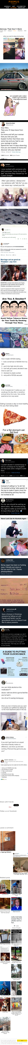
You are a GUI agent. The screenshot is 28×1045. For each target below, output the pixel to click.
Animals (7, 6)
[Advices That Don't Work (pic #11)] (14, 347)
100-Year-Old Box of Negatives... (16, 944)
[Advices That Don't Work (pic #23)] (14, 647)
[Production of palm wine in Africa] (16, 977)
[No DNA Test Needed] (16, 994)
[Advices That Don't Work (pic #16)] (14, 476)
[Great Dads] (5, 1011)
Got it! (22, 1040)
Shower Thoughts (16, 927)
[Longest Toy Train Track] (16, 893)
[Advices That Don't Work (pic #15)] (14, 455)
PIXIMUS (14, 1)
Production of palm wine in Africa (16, 979)
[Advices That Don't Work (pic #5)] (14, 176)
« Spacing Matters (5, 852)
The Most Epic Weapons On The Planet (5, 1032)
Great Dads (5, 1012)
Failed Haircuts (16, 911)
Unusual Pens (5, 894)
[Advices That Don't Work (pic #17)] (14, 495)
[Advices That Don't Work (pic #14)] (14, 425)
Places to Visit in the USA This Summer (5, 912)
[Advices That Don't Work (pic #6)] (14, 206)
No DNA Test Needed (16, 995)
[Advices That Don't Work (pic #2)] (14, 90)
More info (20, 1043)
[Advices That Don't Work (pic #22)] (14, 625)
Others (13, 7)
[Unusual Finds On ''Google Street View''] (16, 960)
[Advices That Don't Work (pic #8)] (14, 256)
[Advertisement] (14, 18)
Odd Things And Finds (5, 944)
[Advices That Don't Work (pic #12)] (14, 378)
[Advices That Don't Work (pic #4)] (14, 160)
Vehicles (21, 7)
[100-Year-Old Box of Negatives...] (16, 943)
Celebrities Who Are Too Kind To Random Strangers (5, 962)
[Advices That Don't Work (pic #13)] (14, 398)
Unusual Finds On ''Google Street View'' (16, 962)
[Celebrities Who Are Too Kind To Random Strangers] (5, 960)
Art (13, 6)
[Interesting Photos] (5, 994)
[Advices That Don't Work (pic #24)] (14, 677)
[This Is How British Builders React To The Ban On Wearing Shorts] (16, 1011)
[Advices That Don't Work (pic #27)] (14, 756)
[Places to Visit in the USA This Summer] (5, 910)
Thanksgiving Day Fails (20, 874)
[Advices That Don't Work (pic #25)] (14, 702)
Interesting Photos (5, 995)
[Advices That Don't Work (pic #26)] (14, 730)
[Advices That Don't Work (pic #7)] (14, 239)
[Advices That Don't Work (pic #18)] (14, 514)
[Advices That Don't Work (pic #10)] (14, 324)
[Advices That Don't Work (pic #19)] (14, 555)
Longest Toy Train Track (16, 895)
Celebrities (21, 6)
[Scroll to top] (23, 1038)
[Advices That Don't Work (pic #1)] (14, 60)
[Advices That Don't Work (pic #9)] (14, 294)
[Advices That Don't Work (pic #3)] (14, 117)
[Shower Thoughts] (16, 926)
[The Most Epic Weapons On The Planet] (5, 1030)
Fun (7, 7)
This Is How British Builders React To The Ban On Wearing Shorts (16, 1013)
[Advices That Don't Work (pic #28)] (14, 780)
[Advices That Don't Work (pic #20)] (14, 575)
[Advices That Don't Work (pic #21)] (14, 603)
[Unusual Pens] (5, 893)
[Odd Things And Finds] (5, 943)
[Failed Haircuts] (16, 910)
